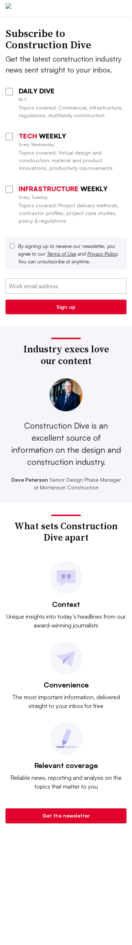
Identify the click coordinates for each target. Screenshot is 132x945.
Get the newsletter (66, 815)
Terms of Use (61, 254)
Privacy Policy (102, 254)
